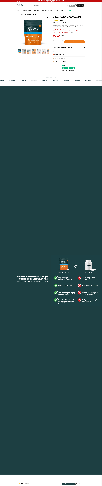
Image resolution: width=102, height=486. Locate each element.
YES (41, 246)
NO (40, 250)
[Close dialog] (70, 233)
